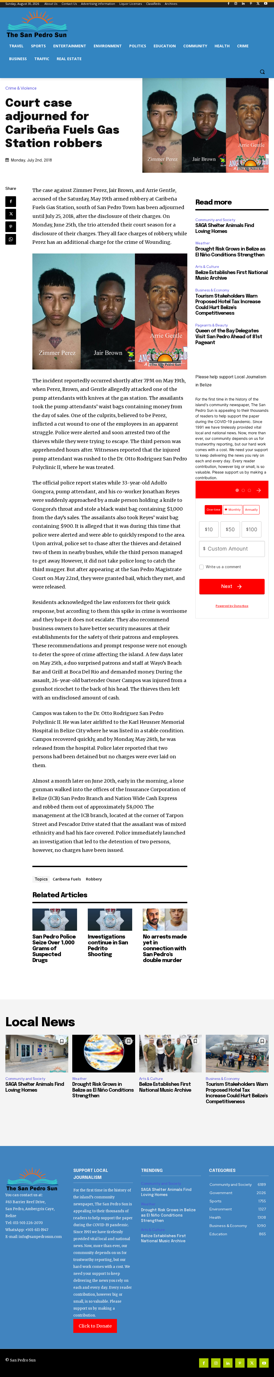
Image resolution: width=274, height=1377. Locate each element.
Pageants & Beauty (211, 325)
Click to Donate (95, 1326)
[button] (262, 71)
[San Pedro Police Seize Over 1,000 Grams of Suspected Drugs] (54, 920)
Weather (202, 243)
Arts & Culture (207, 266)
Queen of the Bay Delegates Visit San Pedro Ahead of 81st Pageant (228, 337)
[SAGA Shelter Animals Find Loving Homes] (36, 1053)
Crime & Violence (21, 88)
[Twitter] (258, 4)
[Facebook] (228, 4)
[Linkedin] (243, 4)
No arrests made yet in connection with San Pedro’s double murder (165, 948)
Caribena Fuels (67, 879)
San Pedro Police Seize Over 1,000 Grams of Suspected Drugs (54, 948)
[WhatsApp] (10, 239)
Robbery (94, 879)
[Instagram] (236, 4)
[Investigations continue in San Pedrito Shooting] (110, 920)
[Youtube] (265, 4)
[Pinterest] (251, 4)
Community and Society (215, 220)
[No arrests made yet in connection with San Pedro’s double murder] (165, 920)
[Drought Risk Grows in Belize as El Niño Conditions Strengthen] (103, 1053)
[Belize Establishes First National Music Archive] (170, 1053)
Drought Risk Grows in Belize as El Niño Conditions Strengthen (103, 1090)
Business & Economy (212, 290)
